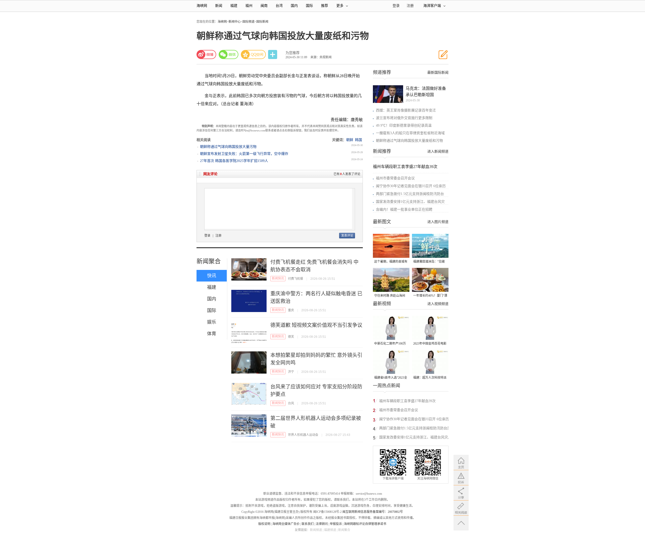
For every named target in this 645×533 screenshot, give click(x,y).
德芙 (291, 337)
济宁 (291, 372)
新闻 (218, 6)
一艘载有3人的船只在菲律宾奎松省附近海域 (410, 133)
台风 (291, 403)
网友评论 (210, 174)
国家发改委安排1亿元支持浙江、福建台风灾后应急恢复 (415, 438)
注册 (410, 6)
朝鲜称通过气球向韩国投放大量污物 (228, 147)
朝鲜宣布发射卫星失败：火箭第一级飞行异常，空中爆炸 (244, 154)
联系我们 (308, 524)
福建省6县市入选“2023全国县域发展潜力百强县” (390, 378)
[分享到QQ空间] (253, 54)
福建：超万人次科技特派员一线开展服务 (429, 378)
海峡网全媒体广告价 (286, 524)
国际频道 (248, 21)
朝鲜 (349, 140)
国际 (309, 6)
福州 (248, 6)
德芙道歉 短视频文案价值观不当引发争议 (316, 325)
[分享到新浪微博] (206, 54)
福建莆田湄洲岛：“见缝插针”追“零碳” (429, 262)
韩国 (358, 140)
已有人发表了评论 (347, 174)
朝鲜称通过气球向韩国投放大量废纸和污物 (409, 141)
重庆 (291, 310)
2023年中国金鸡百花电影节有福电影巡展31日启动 (429, 344)
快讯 (211, 275)
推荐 (324, 6)
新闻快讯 (278, 278)
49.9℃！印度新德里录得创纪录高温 (404, 125)
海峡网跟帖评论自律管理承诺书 (365, 524)
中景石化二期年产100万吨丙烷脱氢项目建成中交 (390, 344)
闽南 (264, 6)
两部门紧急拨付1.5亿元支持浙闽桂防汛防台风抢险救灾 (415, 429)
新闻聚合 (209, 261)
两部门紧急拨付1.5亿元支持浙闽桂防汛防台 (410, 194)
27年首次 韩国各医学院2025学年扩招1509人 (234, 161)
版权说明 (264, 524)
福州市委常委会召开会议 (395, 178)
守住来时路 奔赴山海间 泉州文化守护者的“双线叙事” (390, 296)
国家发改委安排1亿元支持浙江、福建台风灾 (410, 202)
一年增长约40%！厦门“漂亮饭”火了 (430, 296)
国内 (294, 6)
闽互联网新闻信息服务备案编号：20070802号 (372, 512)
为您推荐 (292, 53)
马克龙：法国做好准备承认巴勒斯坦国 (426, 91)
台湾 (279, 6)
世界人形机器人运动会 (303, 435)
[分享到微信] (228, 54)
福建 (233, 6)
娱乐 (211, 322)
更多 (339, 6)
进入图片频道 (437, 222)
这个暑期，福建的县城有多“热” (390, 262)
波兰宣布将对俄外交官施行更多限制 (404, 118)
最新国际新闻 (437, 72)
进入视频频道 (437, 304)
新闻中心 (235, 21)
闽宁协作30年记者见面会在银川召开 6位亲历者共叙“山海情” (414, 420)
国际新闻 (262, 21)
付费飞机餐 (295, 278)
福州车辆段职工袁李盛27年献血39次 (405, 166)
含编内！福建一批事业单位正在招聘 (404, 209)
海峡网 (202, 6)
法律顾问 (322, 524)
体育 (211, 333)
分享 (273, 54)
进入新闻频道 (437, 151)
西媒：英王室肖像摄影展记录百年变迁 (406, 110)
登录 (207, 235)
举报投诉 (336, 524)
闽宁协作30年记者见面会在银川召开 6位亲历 (411, 186)
